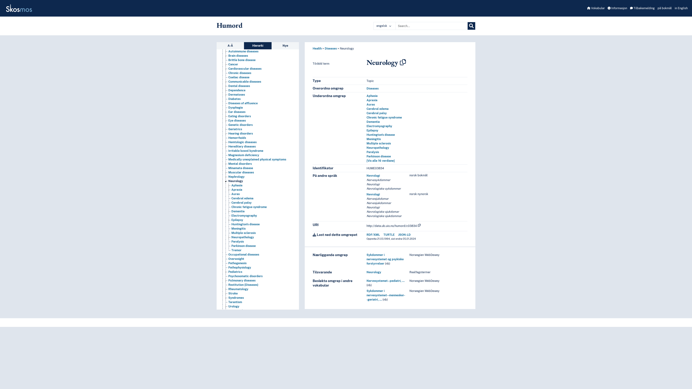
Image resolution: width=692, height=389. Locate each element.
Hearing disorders (240, 133)
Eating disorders (239, 116)
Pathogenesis (237, 263)
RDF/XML (373, 234)
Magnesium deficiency (243, 155)
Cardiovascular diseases (244, 68)
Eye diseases (237, 120)
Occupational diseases (243, 254)
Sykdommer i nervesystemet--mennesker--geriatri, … (386, 295)
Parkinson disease (243, 246)
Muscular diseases (241, 172)
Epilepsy (237, 220)
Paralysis (237, 241)
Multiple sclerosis (243, 233)
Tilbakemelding (644, 8)
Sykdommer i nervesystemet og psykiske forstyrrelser (385, 259)
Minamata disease (240, 168)
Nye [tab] (285, 45)
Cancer (233, 64)
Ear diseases (236, 112)
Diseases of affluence (243, 103)
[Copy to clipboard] (403, 62)
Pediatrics (235, 272)
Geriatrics (235, 129)
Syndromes (236, 297)
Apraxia (236, 189)
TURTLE (389, 234)
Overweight (236, 259)
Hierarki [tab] (257, 45)
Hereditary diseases (242, 146)
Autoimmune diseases (243, 51)
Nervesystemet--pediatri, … (386, 281)
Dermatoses (236, 94)
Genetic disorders (240, 125)
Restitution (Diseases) (243, 285)
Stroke (233, 293)
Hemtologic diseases (242, 142)
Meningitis (238, 228)
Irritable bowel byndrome (245, 151)
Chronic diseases (239, 73)
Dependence (236, 90)
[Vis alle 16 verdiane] (381, 160)
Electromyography (244, 215)
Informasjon (619, 8)
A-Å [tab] (230, 45)
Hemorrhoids (237, 138)
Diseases (331, 48)
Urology (233, 306)
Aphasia (236, 185)
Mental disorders (240, 164)
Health (317, 48)
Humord (230, 25)
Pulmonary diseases (242, 280)
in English (681, 8)
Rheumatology (238, 289)
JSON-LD (404, 234)
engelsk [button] (382, 26)
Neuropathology (242, 237)
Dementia (238, 211)
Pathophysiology (239, 267)
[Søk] (471, 26)
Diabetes (234, 99)
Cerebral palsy (241, 202)
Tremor (236, 250)
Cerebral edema (242, 198)
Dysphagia (235, 107)
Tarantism (235, 302)
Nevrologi (373, 175)
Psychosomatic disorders (245, 276)
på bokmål (665, 8)
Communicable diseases (244, 81)
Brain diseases (238, 55)
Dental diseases (239, 86)
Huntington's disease (245, 224)
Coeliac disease (238, 77)
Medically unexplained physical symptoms (257, 159)
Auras (235, 194)
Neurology (235, 181)
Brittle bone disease (242, 60)
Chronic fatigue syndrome (249, 207)
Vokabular (597, 8)
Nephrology (236, 176)
